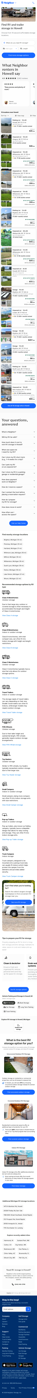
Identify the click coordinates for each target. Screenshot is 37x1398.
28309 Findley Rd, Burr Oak (13, 1211)
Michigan (22, 1293)
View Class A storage (10, 615)
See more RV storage (18, 902)
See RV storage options (19, 989)
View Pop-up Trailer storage (12, 839)
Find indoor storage (18, 1186)
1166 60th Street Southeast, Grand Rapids (18, 1215)
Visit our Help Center (18, 523)
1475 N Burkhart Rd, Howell (13, 1206)
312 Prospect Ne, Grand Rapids (14, 1219)
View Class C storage (10, 678)
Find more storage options (18, 55)
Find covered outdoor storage (18, 1139)
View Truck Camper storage (12, 876)
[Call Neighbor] (34, 2)
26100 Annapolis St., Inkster (13, 1223)
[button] (10, 48)
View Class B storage (10, 648)
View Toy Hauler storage (11, 775)
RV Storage (16, 1293)
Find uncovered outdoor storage (18, 1092)
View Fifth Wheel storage (11, 745)
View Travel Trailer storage (12, 712)
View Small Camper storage (12, 805)
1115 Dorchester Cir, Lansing (13, 1228)
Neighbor (9, 1293)
